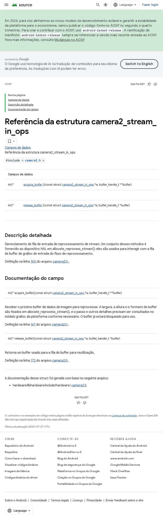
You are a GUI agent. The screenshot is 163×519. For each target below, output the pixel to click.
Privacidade (94, 500)
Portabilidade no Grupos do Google (79, 484)
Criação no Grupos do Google (76, 477)
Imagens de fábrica (17, 471)
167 (33, 325)
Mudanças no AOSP (69, 40)
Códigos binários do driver (21, 477)
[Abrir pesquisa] (98, 4)
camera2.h (34, 160)
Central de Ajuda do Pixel (126, 452)
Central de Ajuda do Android (128, 445)
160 (34, 262)
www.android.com (122, 458)
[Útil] (149, 84)
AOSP (8, 84)
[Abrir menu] (6, 5)
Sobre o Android (15, 500)
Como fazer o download (20, 458)
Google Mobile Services (125, 465)
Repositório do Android (19, 445)
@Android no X (67, 445)
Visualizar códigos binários (21, 465)
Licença (78, 500)
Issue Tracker (118, 477)
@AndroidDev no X (69, 452)
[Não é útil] (155, 84)
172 (33, 361)
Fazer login (150, 5)
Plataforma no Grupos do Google (78, 471)
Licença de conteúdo (124, 415)
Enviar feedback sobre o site (124, 500)
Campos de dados (18, 148)
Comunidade (38, 500)
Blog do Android (67, 458)
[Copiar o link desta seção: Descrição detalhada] (57, 235)
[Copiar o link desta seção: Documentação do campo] (69, 278)
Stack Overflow (120, 471)
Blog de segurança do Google (76, 465)
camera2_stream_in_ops (78, 184)
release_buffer (33, 205)
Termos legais (60, 500)
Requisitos (11, 452)
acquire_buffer (33, 184)
